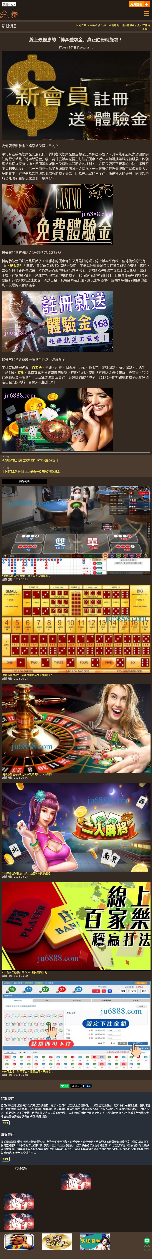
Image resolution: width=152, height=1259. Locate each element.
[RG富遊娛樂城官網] (57, 1241)
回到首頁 (81, 25)
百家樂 (37, 367)
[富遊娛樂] (18, 1201)
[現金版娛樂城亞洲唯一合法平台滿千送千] (9, 14)
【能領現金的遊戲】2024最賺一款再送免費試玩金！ (32, 471)
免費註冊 (136, 4)
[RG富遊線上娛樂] (18, 1241)
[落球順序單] (95, 1241)
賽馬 (20, 372)
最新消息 (95, 25)
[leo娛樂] (18, 1221)
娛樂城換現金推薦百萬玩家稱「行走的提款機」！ (30, 460)
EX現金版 (12, 265)
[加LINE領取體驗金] (147, 1241)
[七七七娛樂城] (76, 1181)
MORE (6, 1122)
